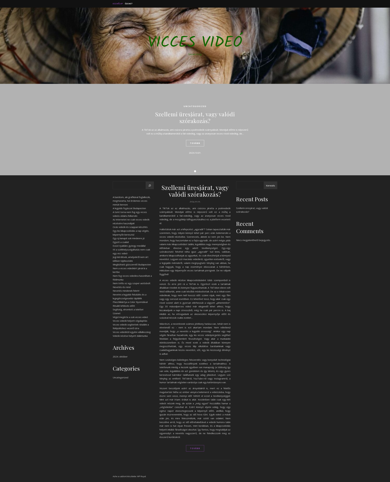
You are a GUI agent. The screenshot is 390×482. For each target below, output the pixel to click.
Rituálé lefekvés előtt (124, 305)
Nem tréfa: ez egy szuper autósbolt (131, 283)
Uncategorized (195, 106)
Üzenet (128, 3)
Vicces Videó (195, 43)
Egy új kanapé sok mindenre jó (129, 238)
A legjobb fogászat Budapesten (129, 208)
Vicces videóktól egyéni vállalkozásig (132, 332)
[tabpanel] (195, 129)
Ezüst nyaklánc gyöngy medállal (129, 245)
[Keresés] (150, 185)
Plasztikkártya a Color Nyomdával (130, 301)
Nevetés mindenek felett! (126, 290)
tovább (195, 143)
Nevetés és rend (122, 287)
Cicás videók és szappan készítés (130, 227)
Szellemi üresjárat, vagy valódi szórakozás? (195, 117)
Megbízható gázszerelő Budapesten (132, 264)
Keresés (270, 185)
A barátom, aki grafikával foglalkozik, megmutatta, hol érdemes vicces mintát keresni (131, 201)
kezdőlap (118, 3)
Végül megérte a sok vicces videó (130, 317)
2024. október (120, 356)
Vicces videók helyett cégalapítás (130, 320)
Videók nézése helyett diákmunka (130, 335)
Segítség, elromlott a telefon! (128, 309)
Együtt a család (121, 242)
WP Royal (141, 476)
